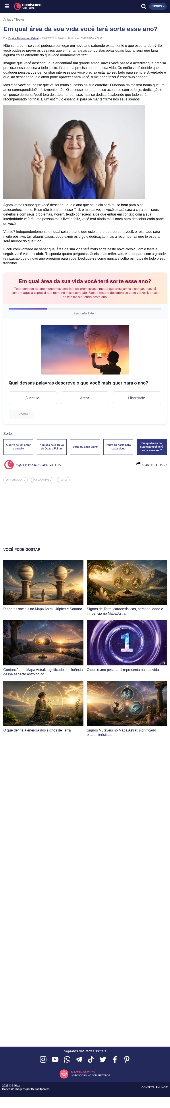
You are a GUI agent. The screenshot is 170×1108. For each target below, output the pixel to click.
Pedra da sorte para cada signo (118, 446)
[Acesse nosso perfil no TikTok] (91, 1060)
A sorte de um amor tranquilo (18, 446)
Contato (148, 1087)
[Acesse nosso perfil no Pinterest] (127, 1060)
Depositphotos (40, 1089)
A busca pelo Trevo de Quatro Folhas (52, 446)
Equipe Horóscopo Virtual (23, 38)
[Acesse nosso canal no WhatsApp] (67, 1060)
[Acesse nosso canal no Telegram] (79, 1060)
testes (63, 480)
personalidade (42, 480)
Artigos (8, 19)
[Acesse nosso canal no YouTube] (55, 1060)
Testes (20, 19)
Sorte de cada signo (85, 446)
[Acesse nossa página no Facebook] (115, 1060)
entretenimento (15, 480)
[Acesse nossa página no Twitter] (103, 1060)
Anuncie (162, 1087)
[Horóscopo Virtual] (46, 6)
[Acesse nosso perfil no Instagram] (43, 1060)
